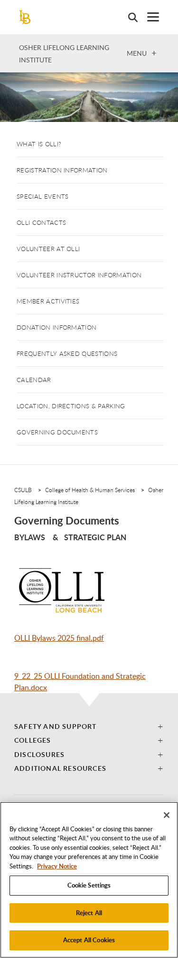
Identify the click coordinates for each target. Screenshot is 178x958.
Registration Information (62, 170)
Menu (137, 53)
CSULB (23, 490)
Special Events (42, 196)
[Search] (128, 17)
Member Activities (48, 301)
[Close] (166, 815)
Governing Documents (57, 432)
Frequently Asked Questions (67, 353)
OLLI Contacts (41, 222)
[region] (89, 880)
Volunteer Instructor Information (79, 275)
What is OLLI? (39, 144)
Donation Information (56, 327)
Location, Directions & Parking (71, 406)
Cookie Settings (89, 885)
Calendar (34, 379)
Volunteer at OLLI (48, 248)
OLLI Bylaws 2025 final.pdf (59, 638)
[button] (89, 726)
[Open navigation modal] (148, 17)
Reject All (89, 912)
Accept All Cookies (89, 940)
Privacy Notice (57, 866)
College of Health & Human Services (90, 490)
